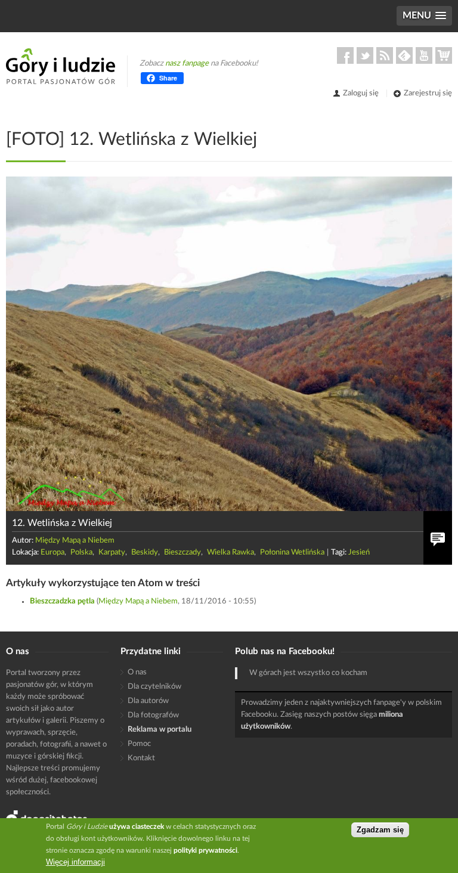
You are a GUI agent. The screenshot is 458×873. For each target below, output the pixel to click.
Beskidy (144, 552)
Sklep (443, 55)
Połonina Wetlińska (292, 552)
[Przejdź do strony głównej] (60, 66)
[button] (424, 16)
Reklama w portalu (159, 729)
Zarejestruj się (428, 93)
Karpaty (111, 552)
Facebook (345, 55)
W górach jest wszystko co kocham (308, 673)
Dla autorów (148, 701)
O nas (137, 672)
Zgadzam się (380, 829)
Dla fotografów (153, 715)
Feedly (404, 55)
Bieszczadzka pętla (62, 601)
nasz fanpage (187, 63)
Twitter (365, 55)
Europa (52, 552)
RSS (384, 55)
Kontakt (141, 758)
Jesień (359, 552)
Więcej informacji (75, 861)
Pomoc (139, 744)
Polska (81, 552)
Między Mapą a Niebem (74, 540)
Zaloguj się (361, 93)
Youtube (424, 55)
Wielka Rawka (230, 552)
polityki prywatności (205, 850)
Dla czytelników (154, 687)
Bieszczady (182, 552)
